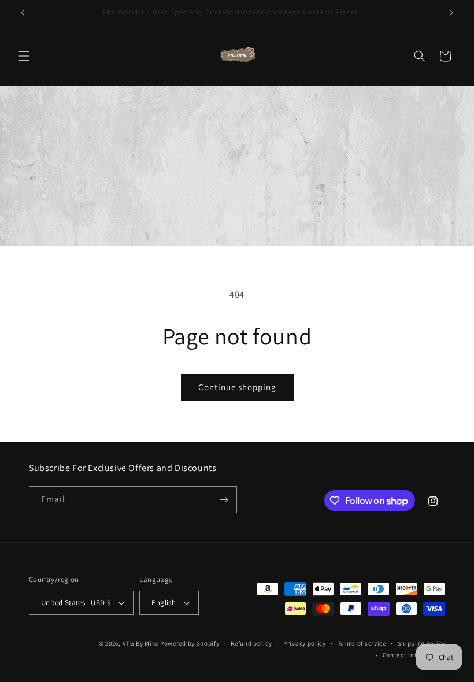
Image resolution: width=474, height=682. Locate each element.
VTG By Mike (141, 643)
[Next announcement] (451, 12)
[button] (24, 56)
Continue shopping (237, 386)
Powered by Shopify (190, 643)
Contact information (414, 655)
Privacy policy (304, 643)
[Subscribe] (223, 499)
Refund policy (251, 643)
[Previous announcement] (22, 12)
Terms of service (362, 643)
